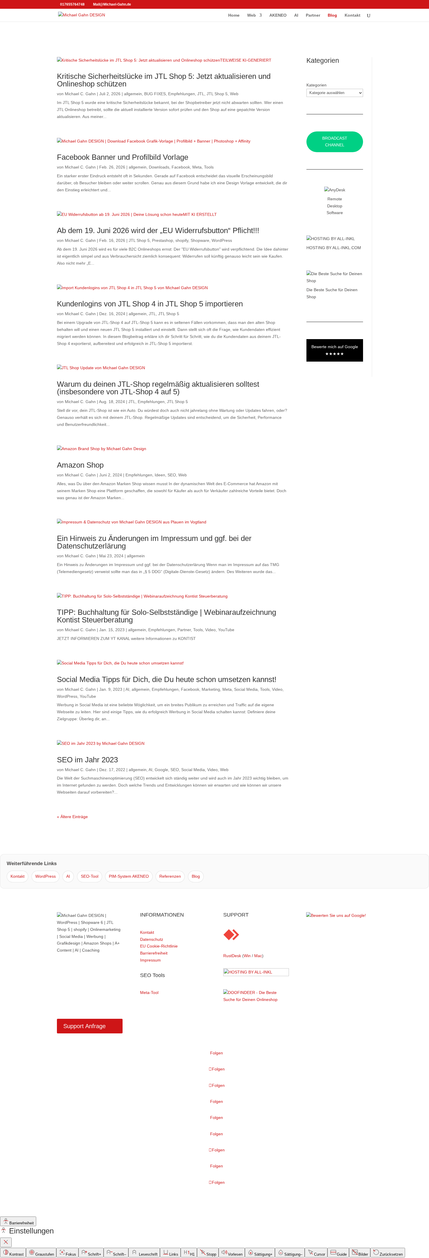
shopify (181, 240)
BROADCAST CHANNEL (334, 142)
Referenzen (170, 876)
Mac (258, 955)
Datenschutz (151, 939)
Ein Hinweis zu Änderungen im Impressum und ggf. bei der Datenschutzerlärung (154, 542)
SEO (172, 475)
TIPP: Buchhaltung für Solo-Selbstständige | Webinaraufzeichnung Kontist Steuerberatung (166, 616)
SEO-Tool (89, 876)
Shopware (200, 240)
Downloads (159, 167)
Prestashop (162, 240)
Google (161, 769)
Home (234, 15)
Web (251, 15)
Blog (332, 15)
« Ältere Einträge (72, 816)
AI (296, 15)
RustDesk (232, 955)
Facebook (181, 167)
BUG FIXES (155, 93)
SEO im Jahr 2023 (87, 759)
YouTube (226, 629)
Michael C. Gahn (80, 93)
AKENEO (278, 15)
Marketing (211, 689)
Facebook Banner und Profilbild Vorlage (122, 157)
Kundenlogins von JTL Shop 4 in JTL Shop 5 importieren (150, 303)
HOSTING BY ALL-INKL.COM (333, 247)
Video (210, 629)
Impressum (150, 960)
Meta (197, 167)
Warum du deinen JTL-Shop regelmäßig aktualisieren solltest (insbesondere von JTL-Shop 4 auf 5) (158, 388)
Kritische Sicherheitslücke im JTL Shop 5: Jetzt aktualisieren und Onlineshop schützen (164, 80)
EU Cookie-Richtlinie (159, 946)
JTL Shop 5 (217, 93)
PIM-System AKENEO (129, 876)
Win (247, 955)
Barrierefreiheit (154, 953)
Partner (313, 15)
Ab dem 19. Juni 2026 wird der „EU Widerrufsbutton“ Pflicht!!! (158, 230)
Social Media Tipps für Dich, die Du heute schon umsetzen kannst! (166, 679)
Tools (209, 167)
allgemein (133, 93)
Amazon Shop (80, 465)
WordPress (222, 240)
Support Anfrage (84, 1026)
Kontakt (352, 15)
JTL (200, 93)
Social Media (246, 689)
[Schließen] (6, 1242)
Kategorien (316, 85)
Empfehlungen (181, 93)
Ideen (160, 475)
